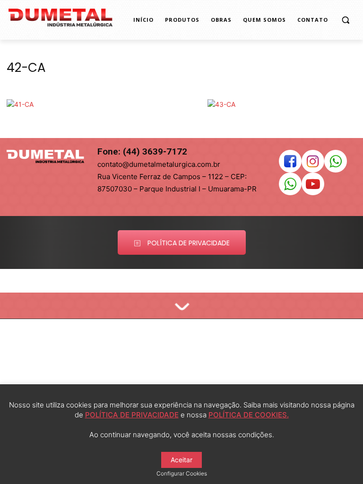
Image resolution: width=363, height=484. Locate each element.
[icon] (290, 164)
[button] (345, 20)
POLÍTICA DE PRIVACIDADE (132, 414)
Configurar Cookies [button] (181, 473)
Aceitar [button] (181, 460)
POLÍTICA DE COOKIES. (248, 414)
